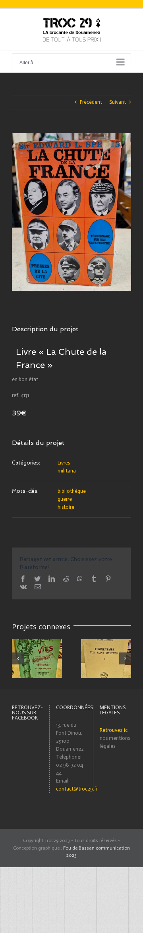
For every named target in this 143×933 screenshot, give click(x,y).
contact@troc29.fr (77, 789)
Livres (64, 463)
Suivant (117, 102)
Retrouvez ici (114, 730)
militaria (67, 471)
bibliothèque (72, 491)
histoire (66, 507)
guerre (65, 499)
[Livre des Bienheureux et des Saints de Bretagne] (37, 658)
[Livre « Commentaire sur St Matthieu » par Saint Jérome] (106, 658)
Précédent (91, 102)
